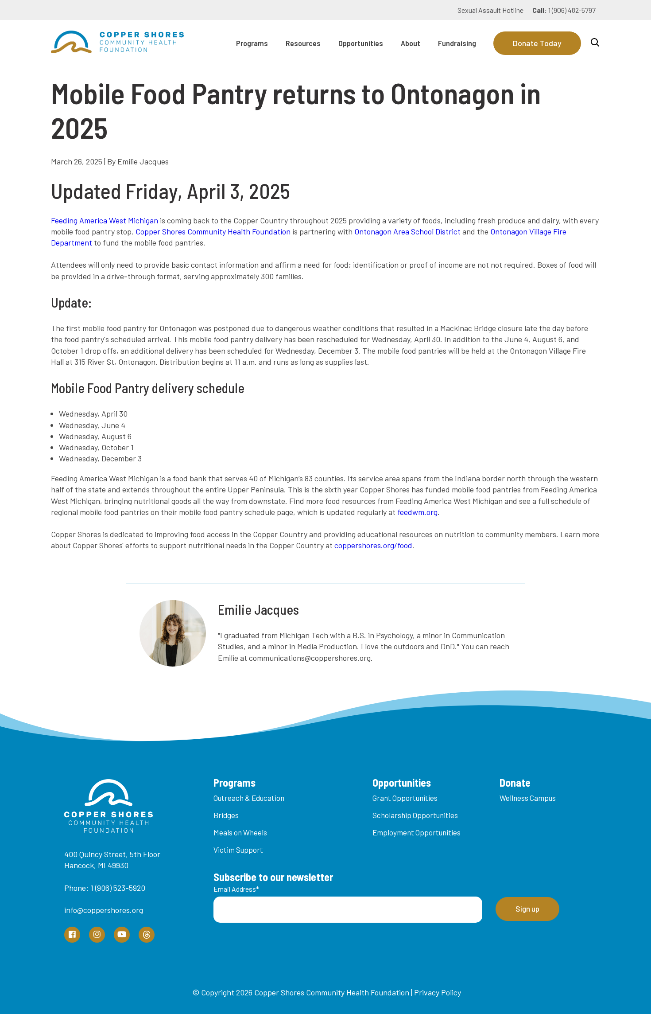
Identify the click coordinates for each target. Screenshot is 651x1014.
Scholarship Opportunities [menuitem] (415, 815)
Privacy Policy (437, 992)
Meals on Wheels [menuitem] (240, 832)
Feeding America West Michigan (104, 220)
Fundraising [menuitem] (457, 43)
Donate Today (537, 43)
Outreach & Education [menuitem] (248, 797)
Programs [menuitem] (252, 43)
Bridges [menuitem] (226, 815)
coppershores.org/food (373, 545)
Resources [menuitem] (303, 43)
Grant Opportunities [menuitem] (405, 797)
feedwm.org (417, 512)
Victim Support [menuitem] (238, 849)
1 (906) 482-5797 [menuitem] (564, 10)
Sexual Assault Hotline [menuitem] (490, 10)
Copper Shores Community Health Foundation (213, 231)
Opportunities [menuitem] (360, 43)
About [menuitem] (410, 43)
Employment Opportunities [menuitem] (416, 832)
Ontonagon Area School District (407, 231)
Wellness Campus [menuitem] (528, 797)
